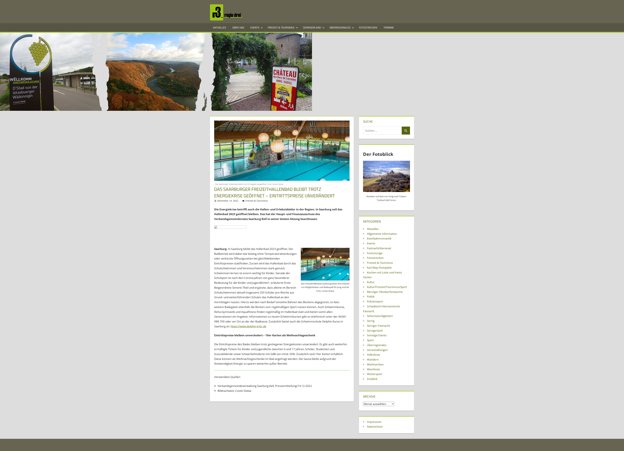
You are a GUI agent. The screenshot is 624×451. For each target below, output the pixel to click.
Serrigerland (312, 27)
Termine (389, 27)
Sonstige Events (377, 335)
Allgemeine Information (382, 234)
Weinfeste (373, 369)
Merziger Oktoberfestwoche (385, 292)
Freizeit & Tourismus (281, 27)
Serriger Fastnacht (378, 326)
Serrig (370, 321)
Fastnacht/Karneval (379, 248)
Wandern (373, 359)
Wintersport (374, 374)
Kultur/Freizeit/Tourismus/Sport (387, 287)
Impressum (374, 422)
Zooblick (372, 379)
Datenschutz (375, 426)
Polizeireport (375, 301)
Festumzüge (375, 253)
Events (254, 27)
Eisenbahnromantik (379, 238)
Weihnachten (375, 364)
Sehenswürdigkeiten (380, 316)
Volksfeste (373, 354)
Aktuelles (219, 27)
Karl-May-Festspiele (379, 267)
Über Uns (238, 27)
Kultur (371, 282)
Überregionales (340, 27)
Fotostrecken (368, 27)
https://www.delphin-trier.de (248, 326)
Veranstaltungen (377, 350)
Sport (370, 340)
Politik (371, 296)
